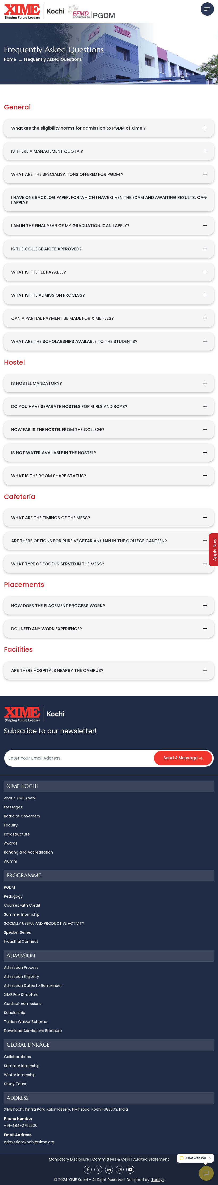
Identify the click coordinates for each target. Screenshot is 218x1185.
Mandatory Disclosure (69, 1159)
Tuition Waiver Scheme (25, 1021)
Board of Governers (22, 816)
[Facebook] (88, 1170)
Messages (13, 807)
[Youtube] (130, 1170)
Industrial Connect (21, 941)
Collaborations (17, 1056)
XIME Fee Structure (21, 994)
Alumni (10, 861)
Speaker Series (17, 932)
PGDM (9, 887)
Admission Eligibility (21, 976)
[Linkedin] (109, 1170)
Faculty (11, 825)
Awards (10, 843)
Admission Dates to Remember (33, 985)
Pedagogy (13, 896)
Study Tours (15, 1083)
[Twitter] (98, 1170)
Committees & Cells (111, 1159)
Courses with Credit (22, 905)
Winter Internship (20, 1074)
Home (10, 59)
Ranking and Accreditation (28, 852)
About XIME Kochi (20, 798)
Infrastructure (17, 834)
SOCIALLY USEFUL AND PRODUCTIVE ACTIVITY (44, 923)
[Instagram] (119, 1170)
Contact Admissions (22, 1003)
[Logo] (61, 11)
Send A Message (181, 758)
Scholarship (14, 1012)
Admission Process (21, 967)
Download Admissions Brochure (33, 1030)
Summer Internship (22, 914)
